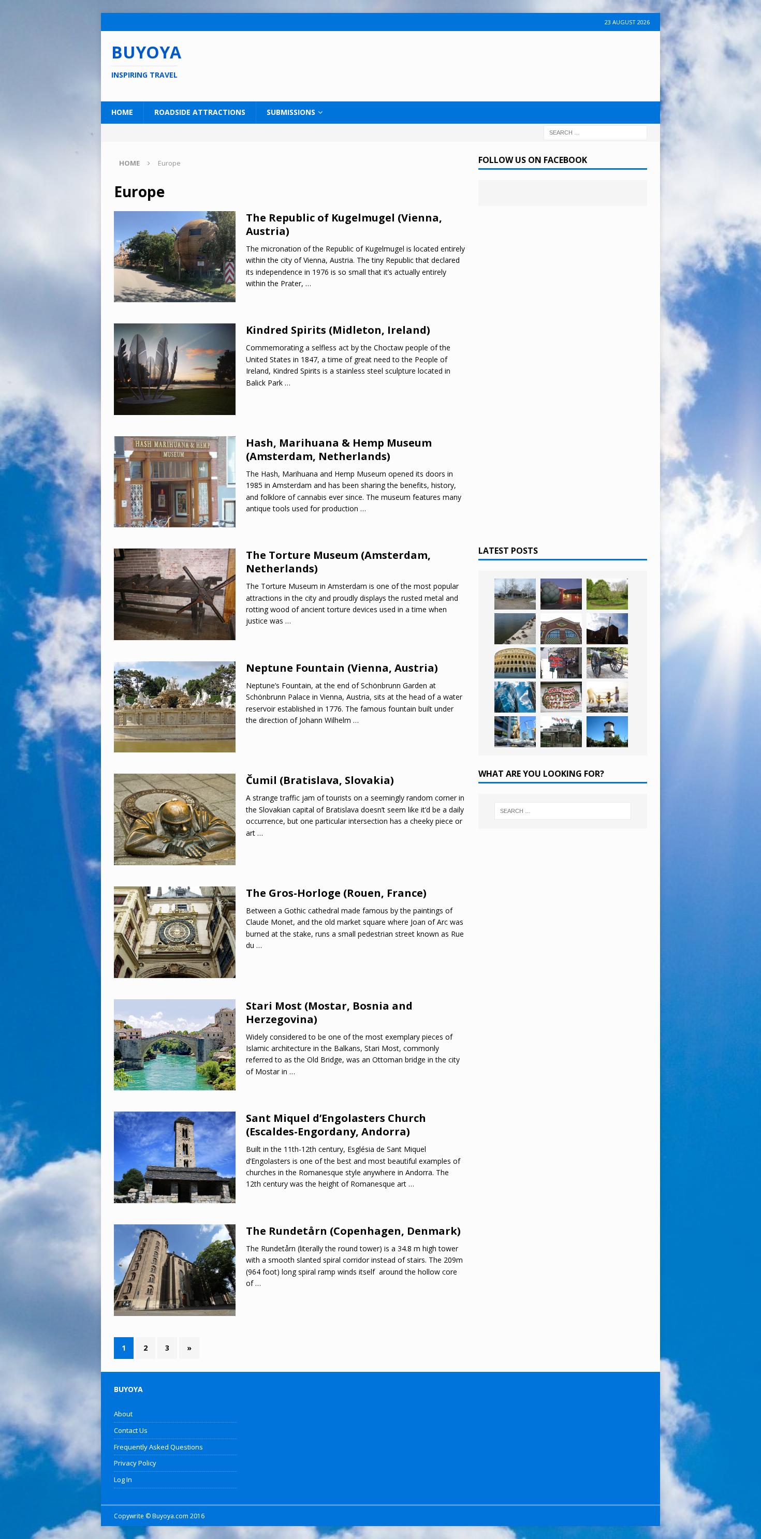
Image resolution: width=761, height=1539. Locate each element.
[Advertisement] (447, 64)
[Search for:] (595, 132)
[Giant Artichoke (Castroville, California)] (561, 594)
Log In (123, 1479)
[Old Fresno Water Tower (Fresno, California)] (607, 731)
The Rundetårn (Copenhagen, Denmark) (353, 1231)
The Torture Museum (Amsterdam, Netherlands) (338, 561)
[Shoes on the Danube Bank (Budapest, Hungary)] (515, 628)
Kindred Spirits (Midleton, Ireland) (338, 330)
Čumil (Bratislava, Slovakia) (320, 780)
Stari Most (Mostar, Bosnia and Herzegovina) (329, 1012)
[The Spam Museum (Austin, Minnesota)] (561, 628)
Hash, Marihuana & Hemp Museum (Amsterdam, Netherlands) (339, 449)
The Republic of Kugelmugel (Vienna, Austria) (344, 224)
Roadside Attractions (199, 112)
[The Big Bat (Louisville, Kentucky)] (607, 628)
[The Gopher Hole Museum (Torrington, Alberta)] (561, 697)
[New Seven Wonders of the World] (515, 662)
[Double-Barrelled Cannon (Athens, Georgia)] (607, 662)
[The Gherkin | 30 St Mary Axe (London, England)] (515, 697)
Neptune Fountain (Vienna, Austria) (342, 668)
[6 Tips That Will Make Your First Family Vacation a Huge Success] (607, 697)
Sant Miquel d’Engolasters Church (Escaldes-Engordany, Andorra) (336, 1124)
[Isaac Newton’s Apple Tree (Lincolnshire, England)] (607, 594)
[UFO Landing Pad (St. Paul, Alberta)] (561, 731)
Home (122, 112)
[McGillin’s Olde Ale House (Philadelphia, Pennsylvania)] (561, 662)
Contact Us (131, 1430)
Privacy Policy (135, 1463)
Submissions (291, 112)
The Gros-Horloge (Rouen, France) (336, 893)
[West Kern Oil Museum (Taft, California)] (515, 594)
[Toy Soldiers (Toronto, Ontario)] (515, 731)
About (123, 1413)
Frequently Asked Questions (158, 1447)
